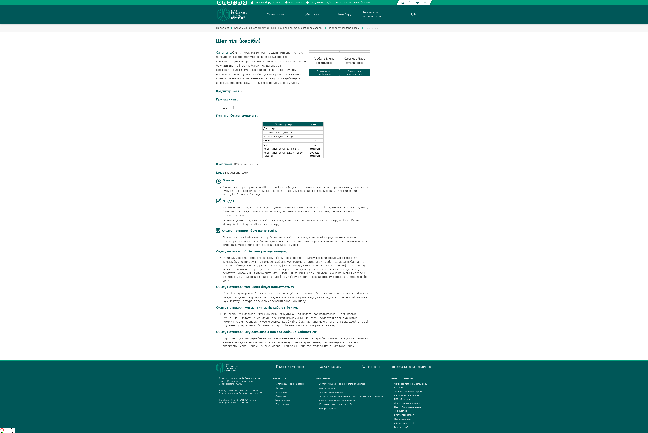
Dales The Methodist (291, 367)
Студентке (281, 396)
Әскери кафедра (328, 409)
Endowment (295, 3)
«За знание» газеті (404, 423)
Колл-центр (372, 367)
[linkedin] (240, 3)
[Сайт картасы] (425, 2)
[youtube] (219, 3)
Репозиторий (401, 427)
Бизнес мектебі (327, 388)
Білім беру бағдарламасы (344, 27)
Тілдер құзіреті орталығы (332, 392)
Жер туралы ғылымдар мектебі (335, 404)
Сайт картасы (332, 367)
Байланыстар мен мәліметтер (413, 367)
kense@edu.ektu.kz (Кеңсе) (354, 3)
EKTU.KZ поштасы (403, 399)
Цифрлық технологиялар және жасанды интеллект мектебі (351, 396)
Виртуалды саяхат (404, 415)
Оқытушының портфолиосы (354, 72)
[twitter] (229, 3)
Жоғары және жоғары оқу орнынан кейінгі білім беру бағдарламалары (278, 27)
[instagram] (235, 3)
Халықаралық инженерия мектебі (337, 400)
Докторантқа (282, 404)
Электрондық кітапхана (407, 403)
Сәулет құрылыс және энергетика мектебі (342, 384)
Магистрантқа (282, 400)
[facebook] (224, 3)
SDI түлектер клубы (320, 3)
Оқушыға (280, 388)
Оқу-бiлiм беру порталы (267, 3)
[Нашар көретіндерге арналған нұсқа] (417, 2)
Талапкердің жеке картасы (289, 384)
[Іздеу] (410, 2)
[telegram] (245, 3)
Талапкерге (281, 392)
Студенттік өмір (402, 419)
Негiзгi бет (222, 27)
